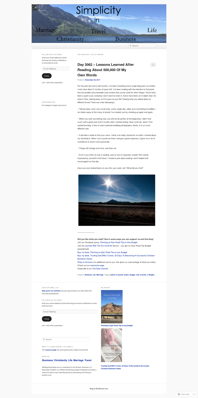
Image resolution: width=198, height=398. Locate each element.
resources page (97, 265)
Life (72, 45)
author (126, 274)
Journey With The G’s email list (98, 245)
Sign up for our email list (51, 291)
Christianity (94, 45)
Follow (46, 76)
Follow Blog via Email (52, 54)
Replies (150, 274)
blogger (133, 274)
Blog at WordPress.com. (99, 388)
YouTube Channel (100, 268)
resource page (50, 350)
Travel (64, 45)
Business (82, 45)
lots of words (141, 274)
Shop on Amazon (85, 262)
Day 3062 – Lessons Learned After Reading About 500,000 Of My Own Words (105, 69)
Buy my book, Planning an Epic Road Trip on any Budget (102, 252)
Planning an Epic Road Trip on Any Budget (118, 242)
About (45, 45)
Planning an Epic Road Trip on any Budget (117, 325)
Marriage (54, 45)
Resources (107, 45)
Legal (118, 45)
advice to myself (116, 274)
